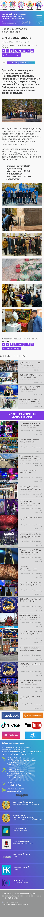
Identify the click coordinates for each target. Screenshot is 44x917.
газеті (21, 855)
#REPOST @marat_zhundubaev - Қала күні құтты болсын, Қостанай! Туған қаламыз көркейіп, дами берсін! (29, 568)
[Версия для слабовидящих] (30, 22)
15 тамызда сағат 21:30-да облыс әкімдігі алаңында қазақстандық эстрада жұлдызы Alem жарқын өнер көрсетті (30, 552)
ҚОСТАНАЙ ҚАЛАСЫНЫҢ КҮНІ (30, 519)
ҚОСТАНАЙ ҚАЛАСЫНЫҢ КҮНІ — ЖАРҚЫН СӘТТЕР (30, 584)
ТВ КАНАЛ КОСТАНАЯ (20, 829)
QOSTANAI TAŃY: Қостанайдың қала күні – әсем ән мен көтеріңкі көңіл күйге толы (29, 503)
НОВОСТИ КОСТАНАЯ (20, 881)
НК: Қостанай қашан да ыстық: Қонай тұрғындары (30, 649)
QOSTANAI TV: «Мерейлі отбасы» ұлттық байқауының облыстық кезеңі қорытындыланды (29, 365)
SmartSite (23, 905)
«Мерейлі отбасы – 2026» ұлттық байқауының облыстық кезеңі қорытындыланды (30, 389)
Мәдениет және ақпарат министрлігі (27, 817)
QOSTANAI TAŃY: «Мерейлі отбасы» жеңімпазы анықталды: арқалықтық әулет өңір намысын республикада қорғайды (30, 377)
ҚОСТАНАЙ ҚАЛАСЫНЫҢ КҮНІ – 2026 (30, 665)
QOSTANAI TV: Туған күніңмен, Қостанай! (28, 471)
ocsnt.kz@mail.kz (14, 791)
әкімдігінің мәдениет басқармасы (26, 803)
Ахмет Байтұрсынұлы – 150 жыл (21, 63)
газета (21, 868)
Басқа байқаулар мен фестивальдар (15, 30)
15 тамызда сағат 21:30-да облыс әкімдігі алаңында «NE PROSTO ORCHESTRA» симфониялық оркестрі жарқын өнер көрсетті (30, 536)
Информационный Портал (23, 842)
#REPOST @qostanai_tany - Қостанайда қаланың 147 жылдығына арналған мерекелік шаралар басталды (30, 617)
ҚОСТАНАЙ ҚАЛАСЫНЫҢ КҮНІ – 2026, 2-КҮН (30, 600)
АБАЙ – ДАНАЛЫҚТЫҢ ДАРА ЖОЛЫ (29, 698)
